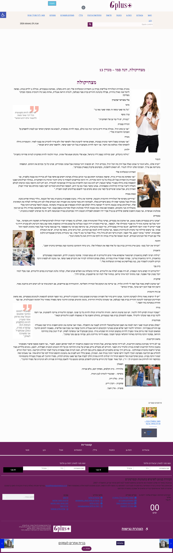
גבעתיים (139, 15)
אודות (66, 495)
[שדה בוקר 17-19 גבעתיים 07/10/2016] (166, 543)
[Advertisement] (86, 46)
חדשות (109, 15)
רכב (150, 21)
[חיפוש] (90, 24)
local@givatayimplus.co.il (56, 486)
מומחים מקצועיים (67, 15)
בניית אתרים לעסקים (71, 543)
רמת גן (129, 15)
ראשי (150, 15)
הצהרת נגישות (132, 529)
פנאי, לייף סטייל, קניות (36, 15)
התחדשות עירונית (94, 15)
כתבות (119, 15)
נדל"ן (81, 15)
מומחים (53, 15)
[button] (3, 15)
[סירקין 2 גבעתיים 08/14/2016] (7, 543)
